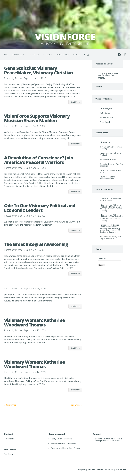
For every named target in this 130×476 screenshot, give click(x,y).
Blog (86, 54)
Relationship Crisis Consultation (63, 443)
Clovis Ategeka (106, 108)
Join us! (101, 77)
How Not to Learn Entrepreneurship (107, 178)
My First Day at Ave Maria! (110, 237)
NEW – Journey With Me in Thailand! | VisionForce (110, 216)
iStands (47, 54)
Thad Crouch (105, 122)
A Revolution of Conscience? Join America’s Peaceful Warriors (38, 160)
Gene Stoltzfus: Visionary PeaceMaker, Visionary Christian (38, 70)
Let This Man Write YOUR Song (110, 171)
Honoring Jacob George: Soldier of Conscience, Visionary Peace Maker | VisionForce (110, 227)
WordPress (121, 469)
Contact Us (10, 439)
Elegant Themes (95, 469)
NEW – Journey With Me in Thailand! (110, 154)
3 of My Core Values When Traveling (111, 148)
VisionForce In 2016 (108, 159)
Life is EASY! (105, 142)
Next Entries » (76, 405)
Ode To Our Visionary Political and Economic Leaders (39, 207)
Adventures (62, 54)
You (6, 54)
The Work (33, 54)
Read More (75, 102)
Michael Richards (107, 117)
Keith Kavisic (105, 113)
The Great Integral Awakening (36, 244)
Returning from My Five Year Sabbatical (111, 165)
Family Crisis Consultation (61, 439)
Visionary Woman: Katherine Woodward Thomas (34, 322)
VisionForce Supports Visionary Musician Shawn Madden (37, 118)
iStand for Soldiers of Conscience (110, 231)
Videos (76, 54)
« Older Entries (10, 405)
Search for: (102, 258)
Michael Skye (21, 78)
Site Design (8, 454)
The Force (18, 54)
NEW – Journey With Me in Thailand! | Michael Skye (110, 206)
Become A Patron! (102, 439)
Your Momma (105, 236)
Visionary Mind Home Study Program (66, 448)
